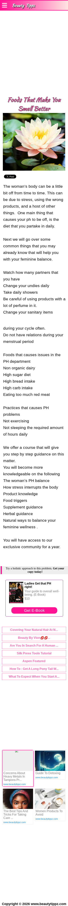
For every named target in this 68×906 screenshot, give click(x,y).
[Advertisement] (34, 53)
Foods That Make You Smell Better (34, 104)
